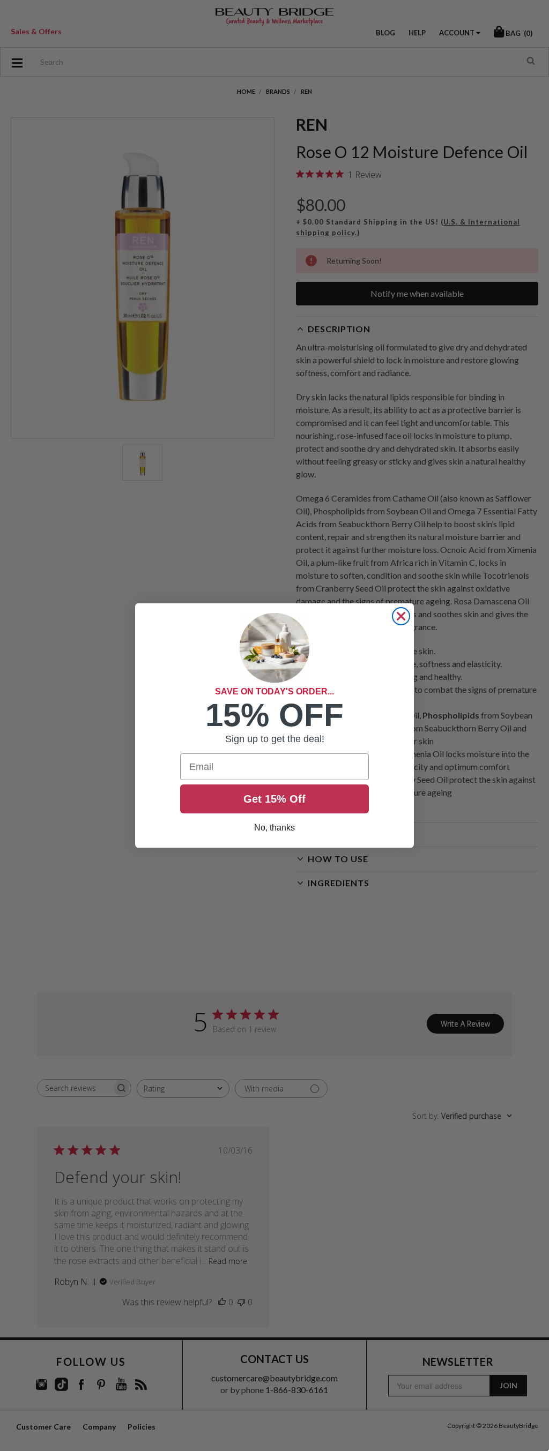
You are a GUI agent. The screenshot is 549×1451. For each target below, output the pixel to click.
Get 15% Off (274, 799)
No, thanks (274, 827)
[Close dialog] (401, 616)
